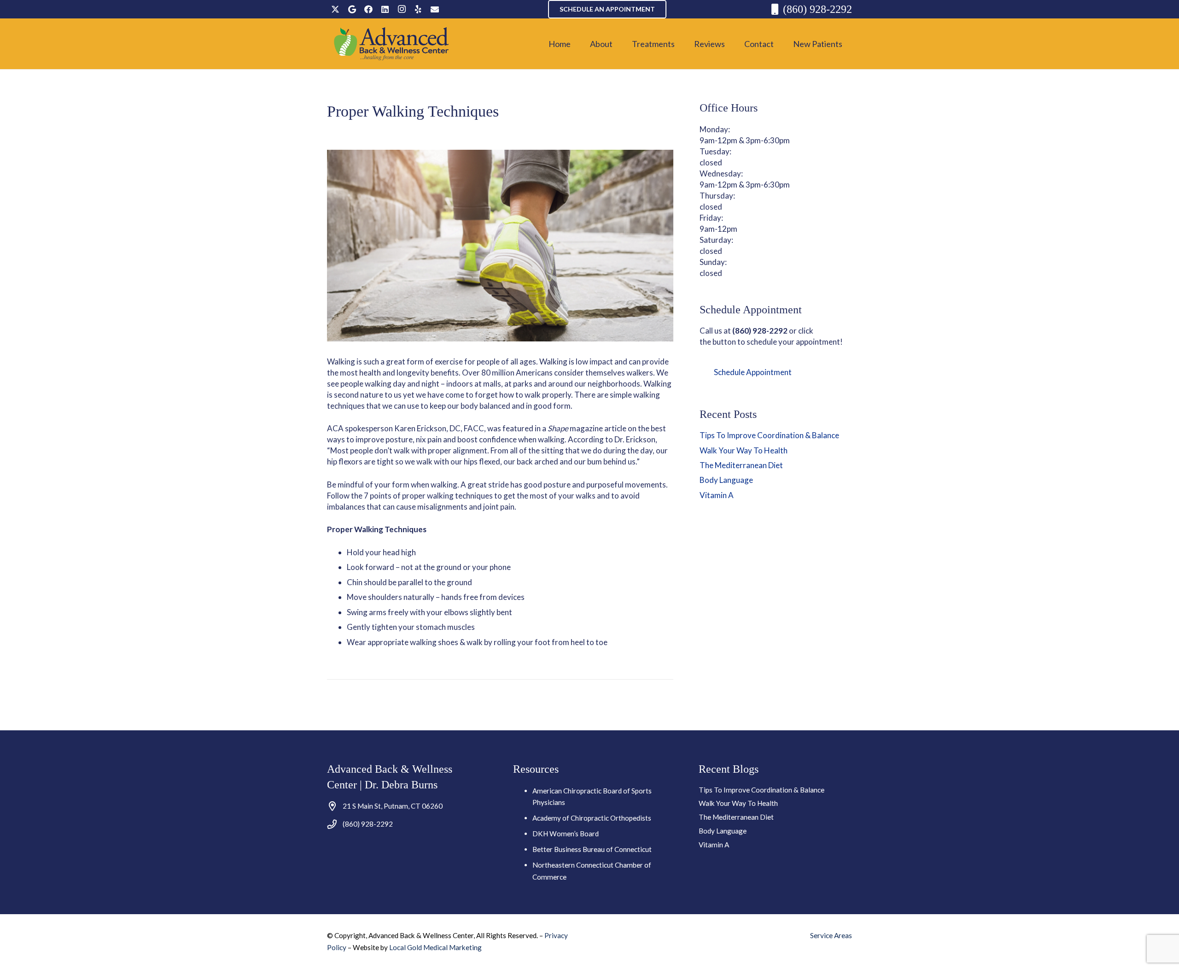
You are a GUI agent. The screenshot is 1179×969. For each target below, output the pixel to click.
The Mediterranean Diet (741, 465)
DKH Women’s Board (565, 833)
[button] (620, 44)
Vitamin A (717, 495)
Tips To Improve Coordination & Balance (769, 435)
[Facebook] (368, 9)
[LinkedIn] (385, 9)
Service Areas (831, 935)
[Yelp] (418, 9)
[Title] (434, 9)
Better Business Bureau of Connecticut (592, 849)
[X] (335, 9)
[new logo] (392, 44)
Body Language (726, 480)
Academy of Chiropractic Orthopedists (591, 818)
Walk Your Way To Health (744, 450)
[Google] (352, 9)
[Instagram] (401, 9)
